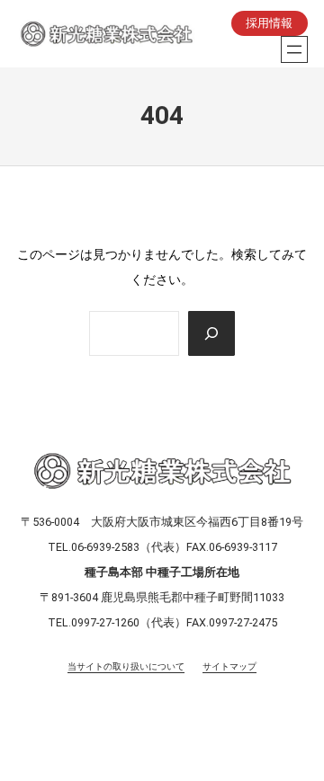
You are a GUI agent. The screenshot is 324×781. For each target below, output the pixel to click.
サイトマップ (229, 666)
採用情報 (269, 23)
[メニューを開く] (294, 49)
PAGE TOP (297, 743)
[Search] (211, 333)
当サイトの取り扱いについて (126, 666)
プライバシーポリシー (65, 717)
